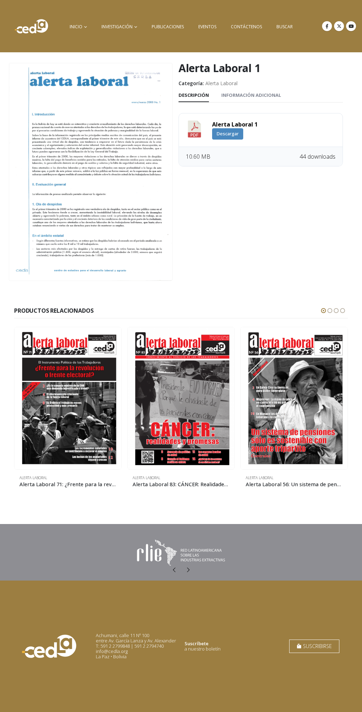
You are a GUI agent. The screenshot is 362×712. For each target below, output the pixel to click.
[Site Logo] (31, 26)
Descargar (228, 133)
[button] (323, 310)
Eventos (207, 27)
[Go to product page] (67, 398)
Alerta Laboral (221, 83)
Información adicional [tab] (251, 95)
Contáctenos (246, 27)
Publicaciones (168, 27)
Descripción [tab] (194, 95)
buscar (284, 27)
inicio (76, 27)
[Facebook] (327, 26)
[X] (339, 26)
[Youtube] (351, 26)
